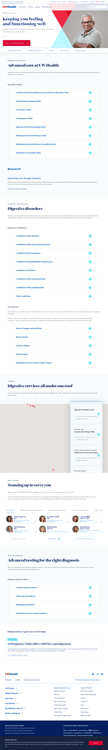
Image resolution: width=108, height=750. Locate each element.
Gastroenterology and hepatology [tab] (31, 510)
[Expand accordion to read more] (90, 92)
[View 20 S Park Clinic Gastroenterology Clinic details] (98, 434)
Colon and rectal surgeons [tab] (79, 510)
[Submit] (89, 7)
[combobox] (99, 7)
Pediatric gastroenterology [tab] (56, 510)
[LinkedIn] (101, 674)
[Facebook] (92, 674)
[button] (54, 93)
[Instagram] (97, 674)
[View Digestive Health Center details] (98, 413)
